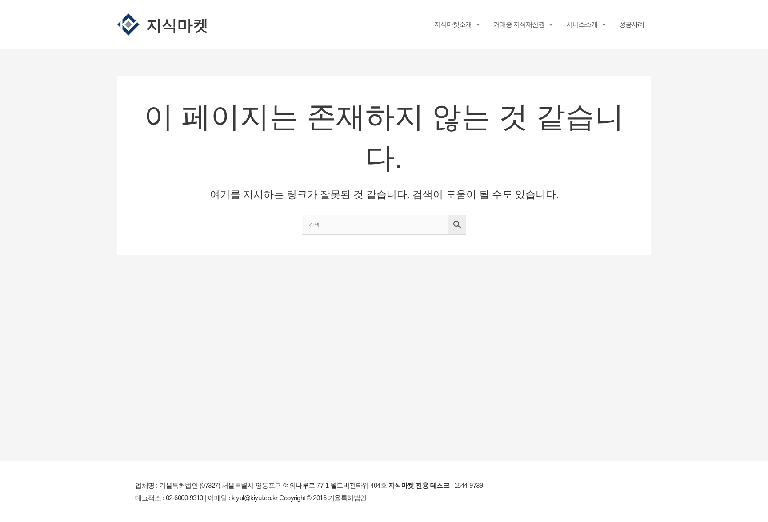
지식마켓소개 (453, 24)
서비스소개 (581, 24)
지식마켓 (177, 24)
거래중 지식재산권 (518, 24)
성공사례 (631, 24)
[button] (476, 24)
